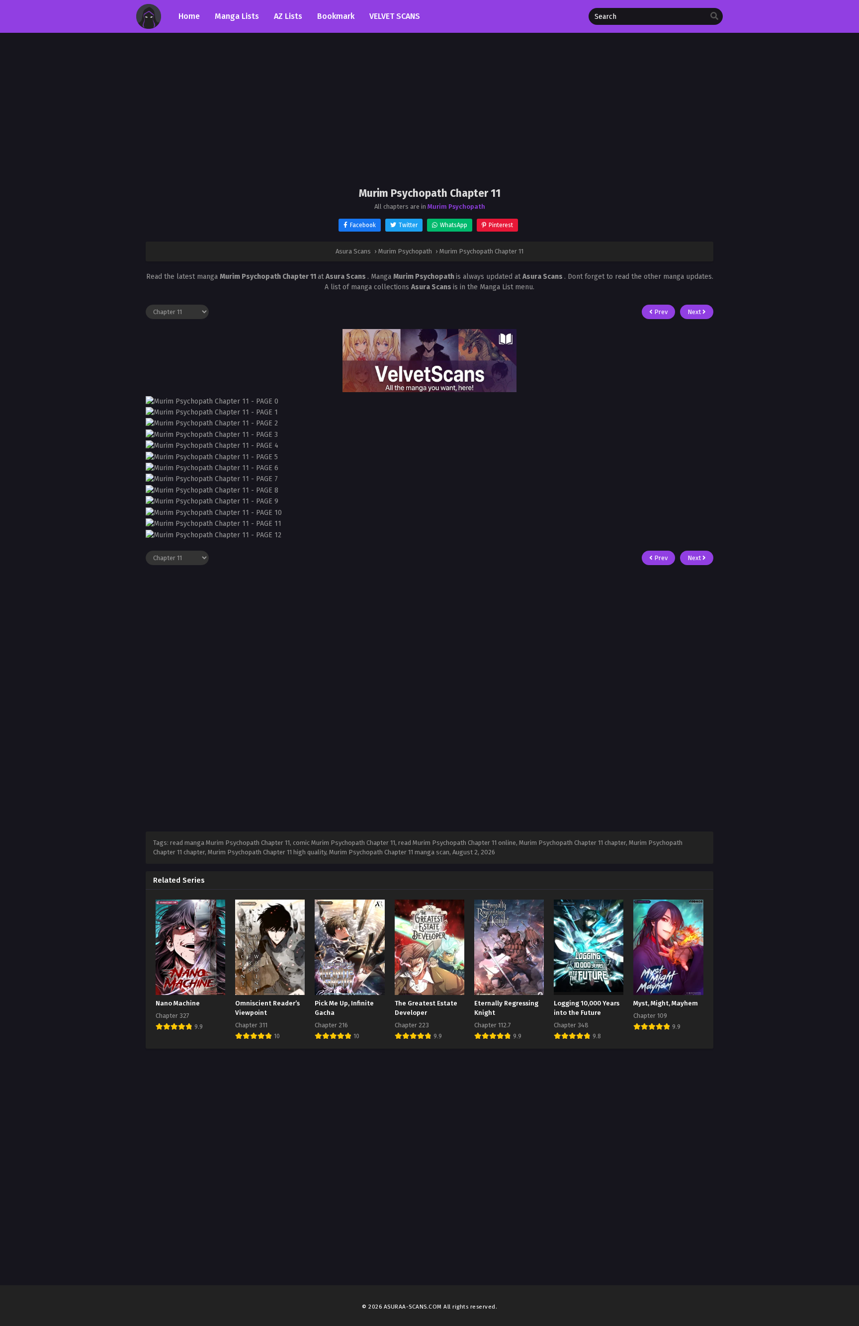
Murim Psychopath (456, 206)
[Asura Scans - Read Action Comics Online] (148, 26)
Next (694, 312)
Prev (660, 312)
